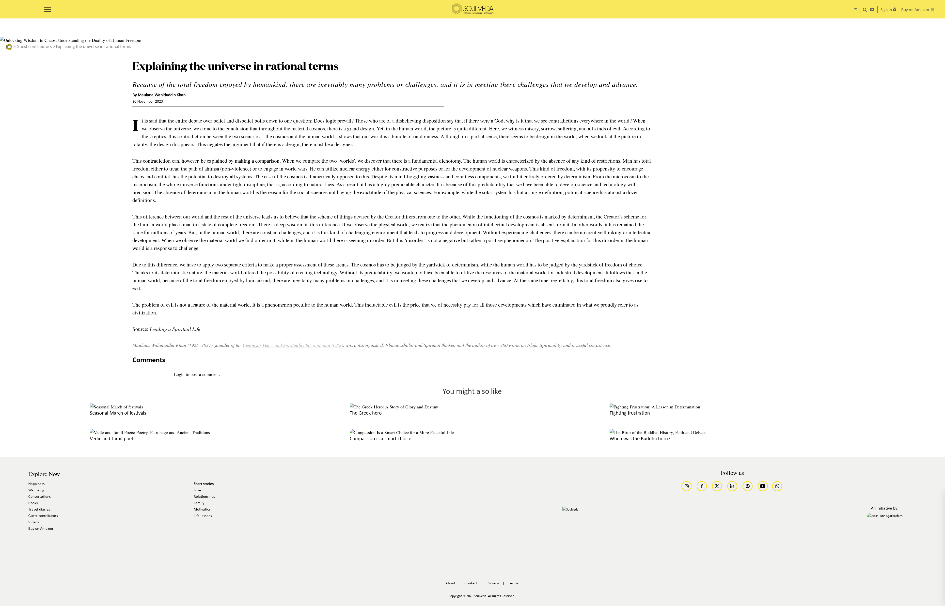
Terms (513, 583)
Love (197, 490)
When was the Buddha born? (640, 438)
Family (199, 503)
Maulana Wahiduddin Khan (162, 95)
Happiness (36, 484)
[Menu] (47, 7)
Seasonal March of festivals (118, 413)
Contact (471, 583)
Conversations (39, 497)
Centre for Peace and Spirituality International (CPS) (293, 345)
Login (179, 374)
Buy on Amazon (40, 529)
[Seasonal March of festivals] (116, 407)
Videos (33, 522)
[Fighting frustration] (655, 407)
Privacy (493, 583)
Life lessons (203, 516)
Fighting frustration (630, 413)
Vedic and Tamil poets (112, 438)
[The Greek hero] (394, 407)
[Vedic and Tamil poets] (150, 432)
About (450, 583)
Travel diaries (39, 510)
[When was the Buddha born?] (658, 432)
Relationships (204, 497)
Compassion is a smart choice (380, 438)
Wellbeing (36, 490)
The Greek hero (366, 413)
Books (33, 503)
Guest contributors (34, 47)
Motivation (202, 510)
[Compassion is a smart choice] (402, 432)
